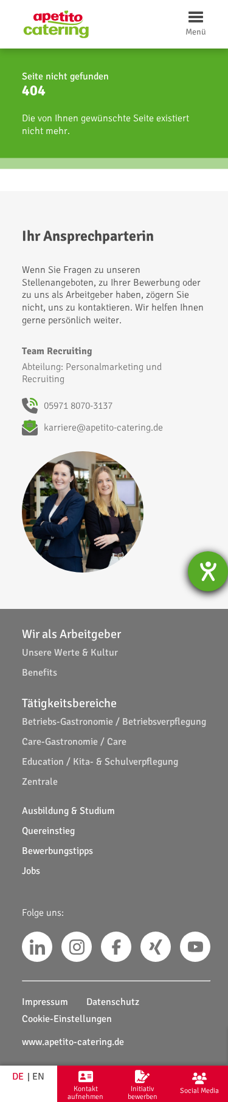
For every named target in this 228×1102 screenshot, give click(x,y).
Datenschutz (112, 1001)
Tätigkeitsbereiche (69, 703)
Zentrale (40, 781)
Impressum (45, 1001)
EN (38, 1076)
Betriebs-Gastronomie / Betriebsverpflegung (114, 721)
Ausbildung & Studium (68, 810)
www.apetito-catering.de (73, 1041)
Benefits (39, 672)
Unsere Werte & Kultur (70, 652)
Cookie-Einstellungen (67, 1018)
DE (18, 1076)
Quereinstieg (48, 830)
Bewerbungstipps (57, 850)
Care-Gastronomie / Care (74, 741)
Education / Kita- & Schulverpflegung (100, 761)
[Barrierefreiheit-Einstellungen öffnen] (208, 571)
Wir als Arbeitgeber (71, 634)
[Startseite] (56, 24)
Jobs (31, 870)
